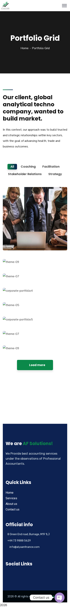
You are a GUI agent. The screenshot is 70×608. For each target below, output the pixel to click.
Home (25, 48)
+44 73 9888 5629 (19, 540)
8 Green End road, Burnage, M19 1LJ (28, 534)
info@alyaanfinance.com (25, 547)
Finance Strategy (23, 237)
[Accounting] (5, 5)
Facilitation (16, 242)
